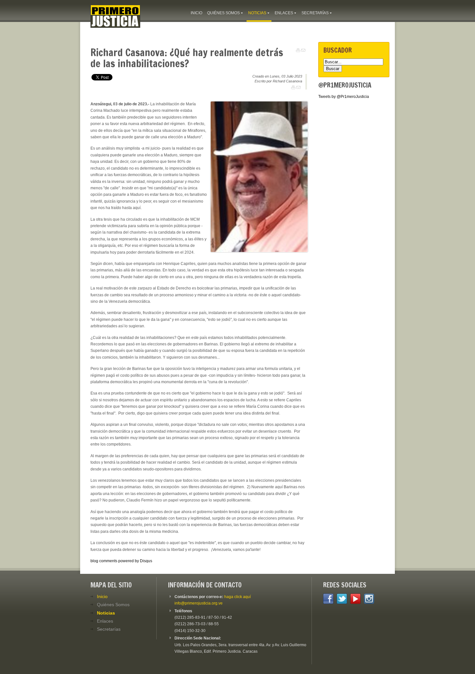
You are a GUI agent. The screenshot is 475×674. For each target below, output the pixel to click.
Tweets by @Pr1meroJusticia (343, 96)
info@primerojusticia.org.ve (198, 603)
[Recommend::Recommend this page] (303, 50)
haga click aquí (237, 597)
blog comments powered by (121, 561)
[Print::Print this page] (298, 50)
